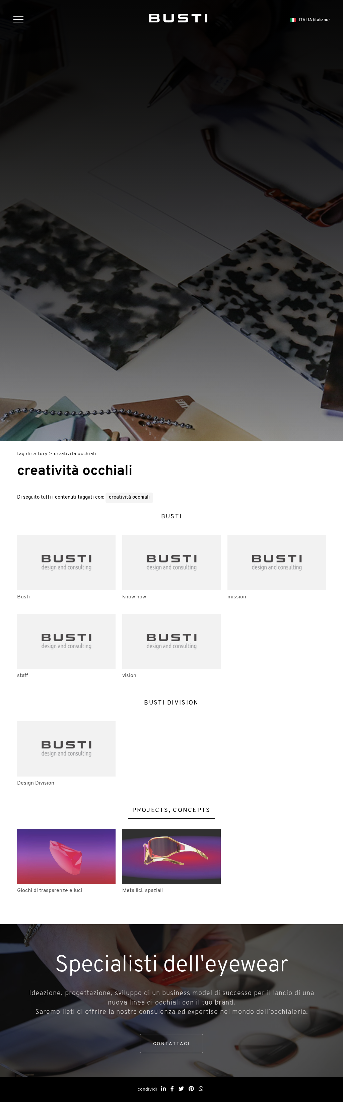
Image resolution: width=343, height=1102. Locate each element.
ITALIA (314, 20)
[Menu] (21, 20)
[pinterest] (191, 1089)
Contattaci (171, 1043)
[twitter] (181, 1089)
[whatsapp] (201, 1089)
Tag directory (32, 453)
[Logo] (178, 16)
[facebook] (172, 1089)
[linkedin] (163, 1089)
